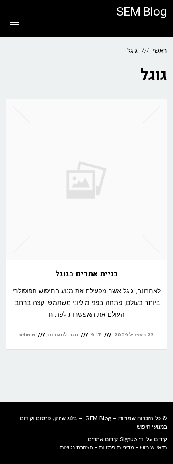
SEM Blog (141, 12)
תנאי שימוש (153, 447)
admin (27, 335)
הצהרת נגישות (76, 447)
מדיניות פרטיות (116, 447)
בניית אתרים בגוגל (86, 274)
